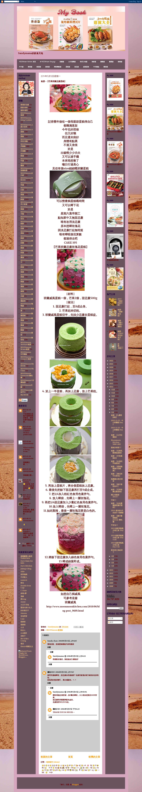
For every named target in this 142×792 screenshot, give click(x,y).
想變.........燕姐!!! (120, 346)
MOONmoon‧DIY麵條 (26, 353)
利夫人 (23, 630)
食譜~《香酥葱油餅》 (120, 313)
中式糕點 (96, 67)
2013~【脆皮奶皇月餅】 (120, 302)
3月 (112, 559)
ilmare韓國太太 (27, 646)
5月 (112, 412)
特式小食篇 (83, 62)
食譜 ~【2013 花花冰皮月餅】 (120, 335)
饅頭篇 (106, 67)
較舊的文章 (94, 756)
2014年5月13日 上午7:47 (64, 672)
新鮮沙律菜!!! (116, 448)
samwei (24, 580)
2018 (111, 374)
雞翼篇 (111, 62)
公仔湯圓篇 (72, 62)
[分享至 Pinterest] (82, 627)
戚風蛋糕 (86, 67)
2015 (111, 384)
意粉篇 (47, 67)
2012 (111, 573)
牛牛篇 (21, 67)
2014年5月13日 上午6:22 (76, 656)
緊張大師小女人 (26, 608)
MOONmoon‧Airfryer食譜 (26, 343)
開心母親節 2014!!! (115, 496)
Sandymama (58, 656)
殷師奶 (23, 622)
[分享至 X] (79, 627)
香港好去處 (25, 105)
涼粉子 (23, 636)
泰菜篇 (30, 67)
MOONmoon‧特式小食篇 (27, 203)
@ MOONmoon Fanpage (47, 62)
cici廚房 (24, 633)
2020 (111, 367)
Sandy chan (52, 641)
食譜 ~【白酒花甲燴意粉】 (116, 462)
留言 (111, 622)
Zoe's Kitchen (26, 566)
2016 (111, 380)
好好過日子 (25, 610)
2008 (111, 586)
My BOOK (24, 395)
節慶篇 (62, 62)
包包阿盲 (24, 616)
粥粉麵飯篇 (57, 67)
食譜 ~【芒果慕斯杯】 (116, 457)
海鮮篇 (94, 62)
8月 (112, 403)
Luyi (22, 619)
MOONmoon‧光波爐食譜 (27, 169)
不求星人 (24, 577)
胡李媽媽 (24, 574)
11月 (113, 393)
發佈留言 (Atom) (53, 762)
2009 (111, 583)
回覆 (49, 647)
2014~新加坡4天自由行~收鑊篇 (117, 512)
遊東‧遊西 (24, 110)
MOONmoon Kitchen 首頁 (27, 62)
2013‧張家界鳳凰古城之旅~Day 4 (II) (117, 538)
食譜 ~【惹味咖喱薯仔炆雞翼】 (116, 468)
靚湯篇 (39, 67)
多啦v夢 (24, 593)
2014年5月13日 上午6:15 (67, 641)
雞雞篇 (102, 62)
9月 (112, 399)
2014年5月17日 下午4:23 (70, 709)
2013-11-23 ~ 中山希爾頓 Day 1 (117, 430)
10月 (113, 396)
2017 (111, 377)
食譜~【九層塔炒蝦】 (116, 416)
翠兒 (22, 583)
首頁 (70, 756)
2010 (111, 580)
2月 (112, 563)
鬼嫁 (22, 596)
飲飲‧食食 (24, 107)
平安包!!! (114, 525)
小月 (22, 627)
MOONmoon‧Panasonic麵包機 (27, 375)
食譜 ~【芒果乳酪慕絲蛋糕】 (117, 452)
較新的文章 (46, 756)
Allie (23, 572)
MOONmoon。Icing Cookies (27, 119)
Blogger (75, 785)
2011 (111, 577)
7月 (112, 406)
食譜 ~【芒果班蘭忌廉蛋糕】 (117, 491)
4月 (112, 556)
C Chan (24, 591)
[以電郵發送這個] (75, 627)
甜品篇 (76, 67)
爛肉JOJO (51, 672)
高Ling (23, 599)
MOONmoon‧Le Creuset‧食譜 (27, 358)
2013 (111, 570)
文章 (111, 618)
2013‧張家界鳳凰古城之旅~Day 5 (117, 530)
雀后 (22, 644)
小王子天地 (25, 605)
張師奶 (23, 625)
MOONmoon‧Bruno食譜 (26, 348)
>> (33, 546)
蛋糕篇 (68, 67)
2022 (111, 361)
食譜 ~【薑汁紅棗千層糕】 (120, 324)
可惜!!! (113, 500)
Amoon (24, 613)
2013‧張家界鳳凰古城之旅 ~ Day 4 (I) (117, 545)
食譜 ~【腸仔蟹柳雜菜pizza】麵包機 (116, 519)
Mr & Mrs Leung (25, 640)
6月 (112, 409)
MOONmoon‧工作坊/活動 (27, 140)
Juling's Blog (26, 569)
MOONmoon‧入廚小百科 (27, 126)
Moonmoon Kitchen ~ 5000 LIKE (116, 442)
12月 (113, 390)
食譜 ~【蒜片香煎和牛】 (116, 485)
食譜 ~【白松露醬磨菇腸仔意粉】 (117, 505)
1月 (112, 566)
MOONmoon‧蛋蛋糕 (54, 630)
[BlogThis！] (77, 627)
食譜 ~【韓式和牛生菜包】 (116, 475)
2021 (111, 364)
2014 (111, 387)
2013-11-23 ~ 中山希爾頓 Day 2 (117, 422)
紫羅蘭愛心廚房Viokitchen (26, 557)
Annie (23, 602)
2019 (111, 371)
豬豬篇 (120, 62)
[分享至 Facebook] (81, 627)
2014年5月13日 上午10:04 (77, 692)
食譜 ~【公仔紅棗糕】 (116, 436)
